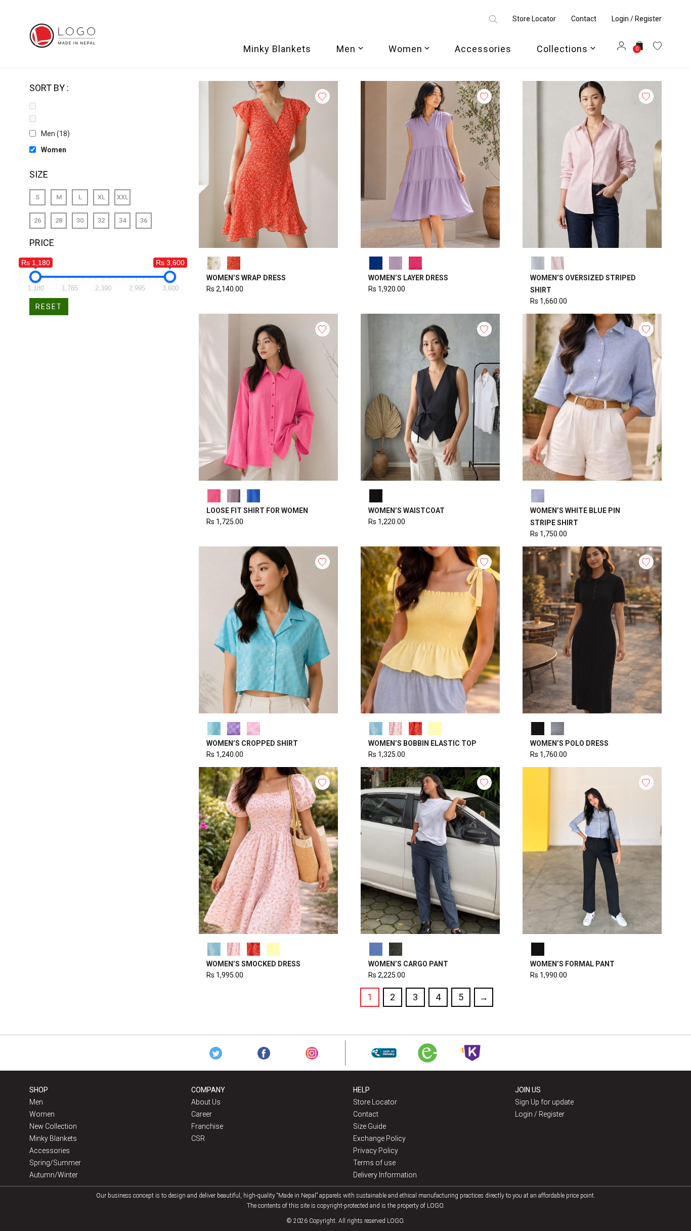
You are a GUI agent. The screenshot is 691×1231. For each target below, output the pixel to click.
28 (58, 220)
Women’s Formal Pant (572, 964)
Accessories (483, 49)
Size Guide (369, 1126)
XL (101, 197)
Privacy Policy (375, 1151)
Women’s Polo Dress (569, 743)
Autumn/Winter (53, 1175)
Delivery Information (385, 1175)
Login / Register (637, 19)
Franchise (207, 1126)
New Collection (53, 1126)
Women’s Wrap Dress (246, 278)
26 (37, 220)
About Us (206, 1102)
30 (79, 220)
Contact (583, 19)
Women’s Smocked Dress (253, 964)
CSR (198, 1138)
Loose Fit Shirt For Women (257, 510)
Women (405, 49)
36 (143, 220)
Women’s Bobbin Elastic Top (422, 743)
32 (101, 220)
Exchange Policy (379, 1138)
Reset (48, 307)
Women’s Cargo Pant (408, 964)
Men (346, 49)
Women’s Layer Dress (408, 278)
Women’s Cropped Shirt (252, 743)
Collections (562, 49)
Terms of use (374, 1163)
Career (201, 1114)
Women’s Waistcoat (406, 510)
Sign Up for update (544, 1102)
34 (122, 220)
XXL (122, 197)
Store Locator (534, 19)
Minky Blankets (277, 49)
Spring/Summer (55, 1163)
